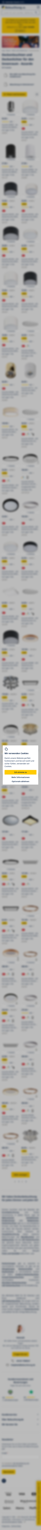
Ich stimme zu (20, 772)
